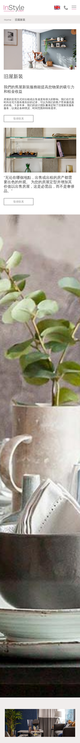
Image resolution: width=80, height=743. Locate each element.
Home (7, 19)
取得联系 (18, 118)
